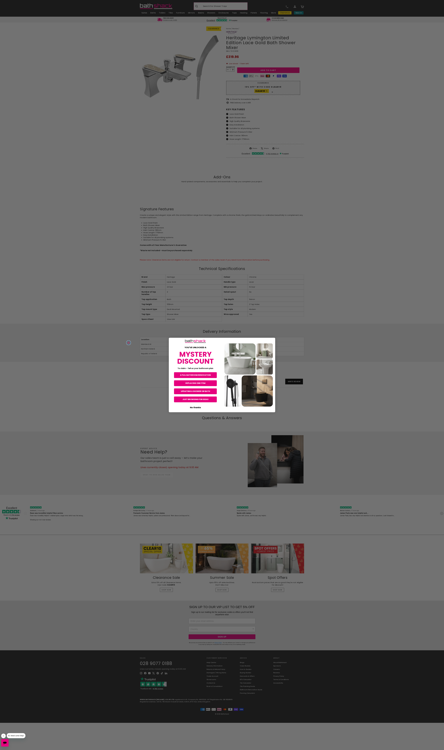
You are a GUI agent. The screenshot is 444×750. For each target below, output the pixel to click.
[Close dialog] (128, 343)
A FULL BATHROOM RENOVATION (195, 375)
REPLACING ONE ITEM (195, 383)
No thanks (195, 407)
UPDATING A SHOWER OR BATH (195, 391)
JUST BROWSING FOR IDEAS (195, 399)
